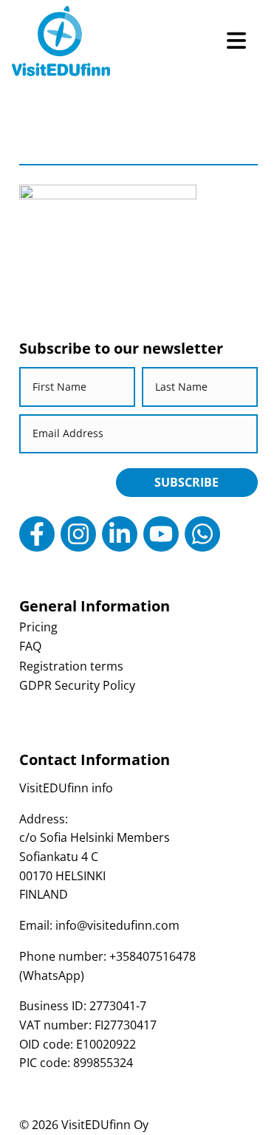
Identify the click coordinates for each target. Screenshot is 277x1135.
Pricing (38, 627)
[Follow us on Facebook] (37, 534)
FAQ (30, 646)
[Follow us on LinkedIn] (119, 534)
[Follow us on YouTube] (161, 534)
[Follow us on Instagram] (78, 534)
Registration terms (71, 666)
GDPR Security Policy (77, 685)
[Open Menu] (236, 41)
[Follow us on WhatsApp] (202, 534)
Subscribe (186, 482)
